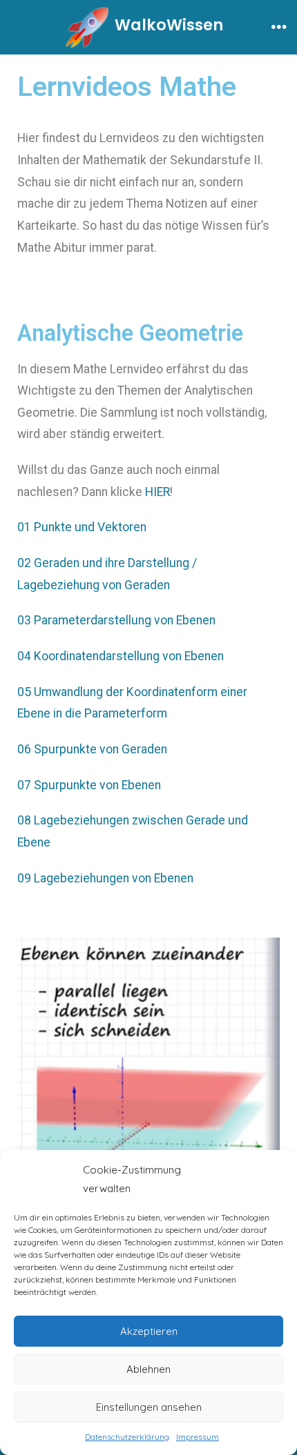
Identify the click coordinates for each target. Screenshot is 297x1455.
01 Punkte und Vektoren (81, 527)
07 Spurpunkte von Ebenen (89, 785)
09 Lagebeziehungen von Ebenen (105, 878)
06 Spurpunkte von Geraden (92, 749)
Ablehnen (148, 1369)
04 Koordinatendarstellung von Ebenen (120, 656)
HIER (157, 492)
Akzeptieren (149, 1331)
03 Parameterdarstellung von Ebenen (116, 620)
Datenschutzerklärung (127, 1437)
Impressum (197, 1437)
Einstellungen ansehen (149, 1407)
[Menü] (279, 27)
